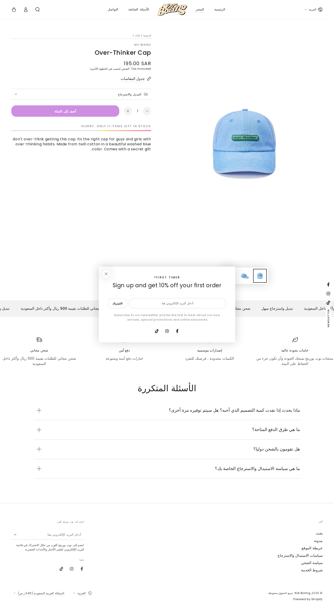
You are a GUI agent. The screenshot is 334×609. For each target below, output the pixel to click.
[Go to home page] (172, 9)
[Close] (106, 274)
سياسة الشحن (312, 562)
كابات (137, 35)
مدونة (318, 540)
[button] (37, 10)
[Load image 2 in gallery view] (245, 276)
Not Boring (142, 45)
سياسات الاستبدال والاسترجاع (300, 555)
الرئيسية (147, 35)
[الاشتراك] (14, 535)
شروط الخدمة (312, 570)
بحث (319, 533)
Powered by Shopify (308, 599)
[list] (167, 351)
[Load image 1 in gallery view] (260, 276)
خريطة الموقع (312, 548)
